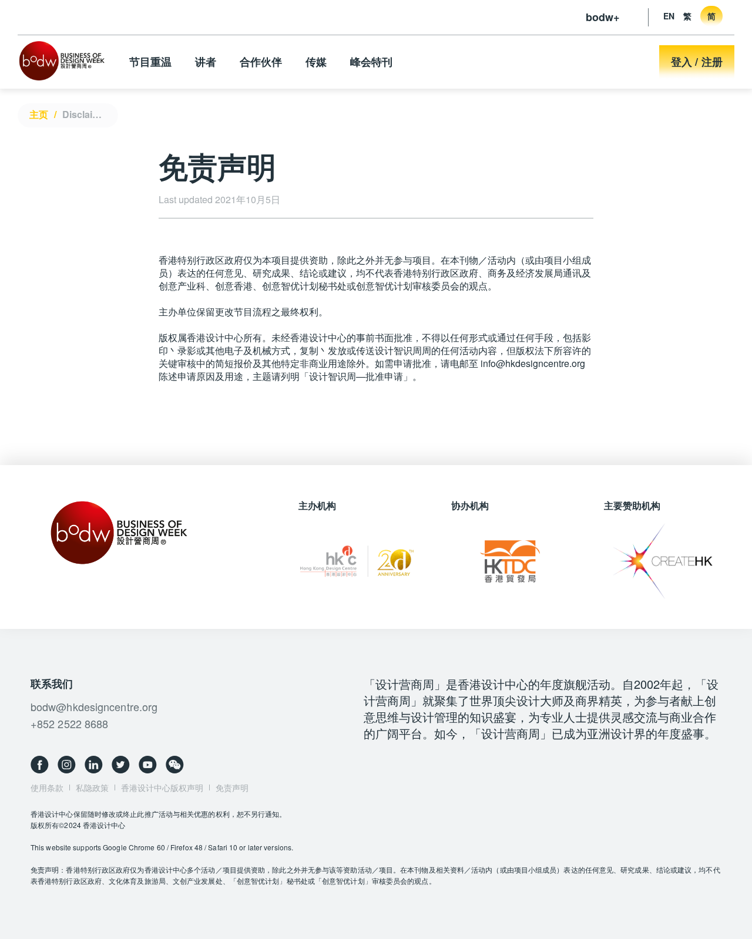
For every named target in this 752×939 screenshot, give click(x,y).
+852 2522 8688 (69, 723)
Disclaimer (85, 114)
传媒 (316, 61)
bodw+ (603, 17)
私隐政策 (92, 787)
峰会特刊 (371, 61)
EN (668, 16)
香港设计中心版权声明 (162, 787)
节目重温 (150, 61)
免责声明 (232, 787)
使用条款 (47, 787)
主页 (38, 114)
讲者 (205, 61)
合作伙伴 (261, 61)
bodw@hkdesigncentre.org (94, 706)
